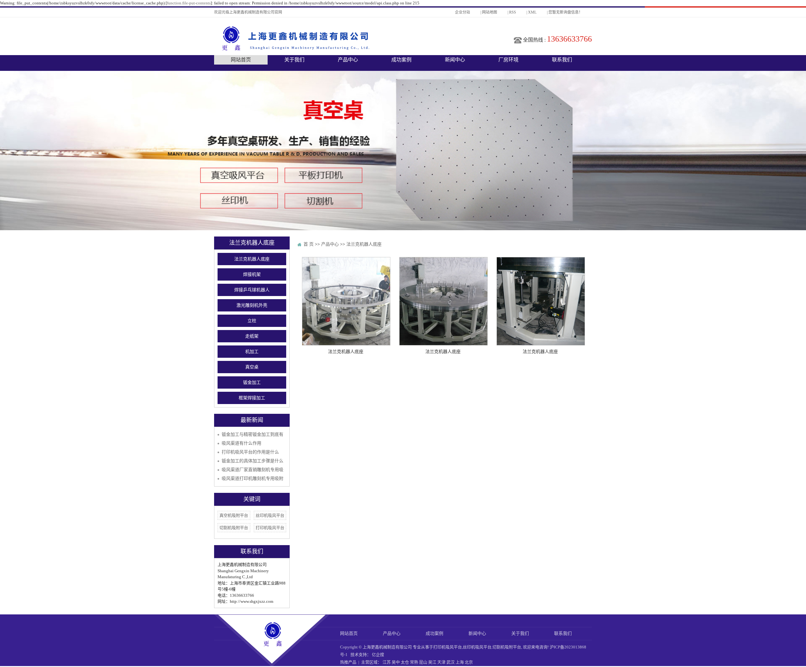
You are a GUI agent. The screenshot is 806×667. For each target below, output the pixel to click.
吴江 (432, 662)
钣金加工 (252, 382)
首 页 (309, 244)
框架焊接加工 (252, 398)
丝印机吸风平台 (270, 515)
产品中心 (348, 59)
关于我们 (294, 59)
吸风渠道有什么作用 (241, 443)
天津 (441, 662)
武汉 (450, 662)
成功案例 (401, 59)
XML (532, 12)
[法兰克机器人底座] (346, 301)
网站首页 (241, 59)
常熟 (414, 662)
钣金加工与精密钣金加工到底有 (252, 434)
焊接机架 (252, 274)
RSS (512, 12)
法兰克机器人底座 (252, 259)
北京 (469, 662)
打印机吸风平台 (270, 527)
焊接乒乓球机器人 (252, 290)
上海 (460, 662)
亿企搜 (378, 654)
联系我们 (562, 59)
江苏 (387, 662)
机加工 (251, 351)
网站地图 (489, 12)
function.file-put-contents (189, 3)
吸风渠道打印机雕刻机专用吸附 (252, 478)
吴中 (396, 662)
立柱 (251, 320)
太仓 (405, 662)
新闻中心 (455, 59)
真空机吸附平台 (233, 515)
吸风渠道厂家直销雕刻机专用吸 (252, 469)
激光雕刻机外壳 (251, 305)
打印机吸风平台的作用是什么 (250, 452)
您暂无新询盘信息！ (565, 12)
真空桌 (251, 367)
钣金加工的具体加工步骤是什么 (252, 461)
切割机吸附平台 (233, 527)
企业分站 (462, 12)
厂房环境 (508, 59)
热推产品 (348, 662)
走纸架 (251, 336)
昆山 (423, 662)
